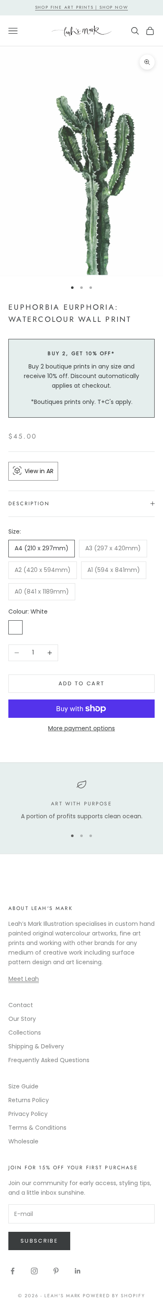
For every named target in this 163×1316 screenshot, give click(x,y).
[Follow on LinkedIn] (78, 1271)
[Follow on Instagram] (34, 1271)
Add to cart (82, 683)
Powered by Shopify (114, 1295)
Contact (20, 1005)
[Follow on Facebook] (12, 1271)
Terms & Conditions (37, 1127)
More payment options (81, 728)
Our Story (22, 1019)
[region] (81, 800)
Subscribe (39, 1241)
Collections (24, 1032)
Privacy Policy (28, 1114)
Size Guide (23, 1086)
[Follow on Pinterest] (56, 1271)
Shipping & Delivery (36, 1046)
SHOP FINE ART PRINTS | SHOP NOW (81, 7)
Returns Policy (28, 1100)
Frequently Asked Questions (48, 1060)
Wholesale (23, 1141)
